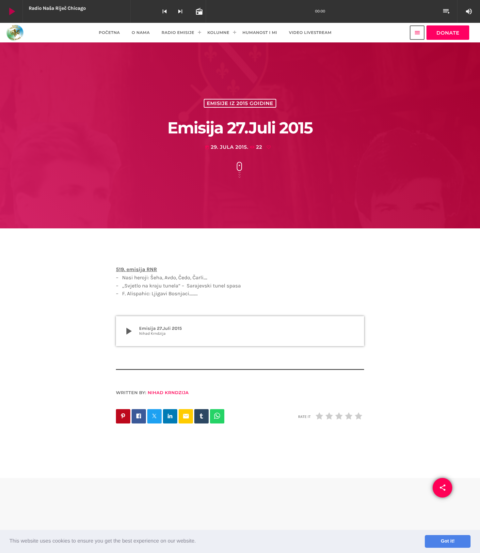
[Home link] (15, 32)
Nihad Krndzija (168, 392)
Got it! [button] (448, 541)
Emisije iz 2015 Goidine (240, 103)
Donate (447, 33)
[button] (198, 542)
